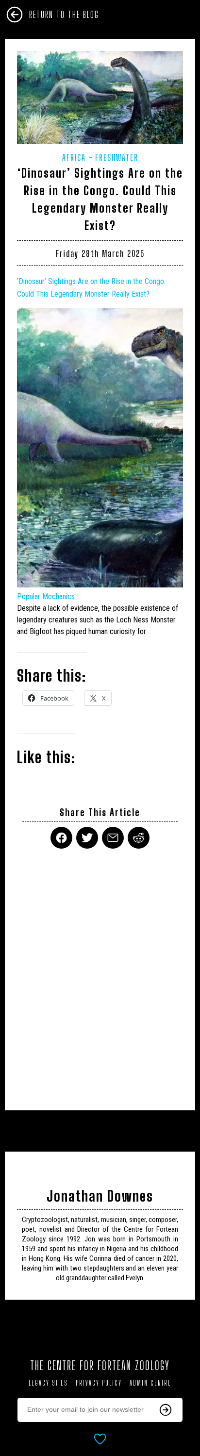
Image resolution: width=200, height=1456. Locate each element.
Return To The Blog (64, 14)
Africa (74, 157)
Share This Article (100, 812)
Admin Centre (150, 1383)
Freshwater (116, 157)
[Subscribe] (165, 1410)
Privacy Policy (99, 1383)
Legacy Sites (48, 1383)
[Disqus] (100, 973)
